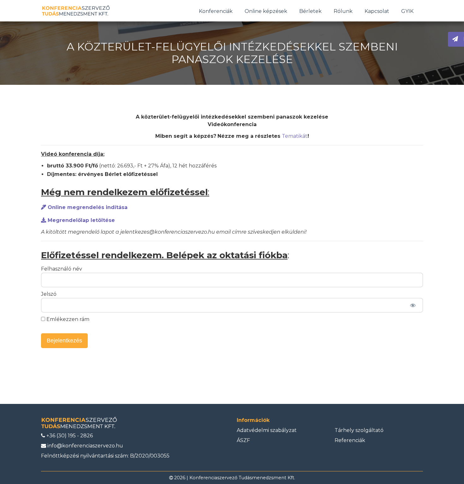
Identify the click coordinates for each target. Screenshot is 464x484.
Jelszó (49, 294)
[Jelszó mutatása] (412, 305)
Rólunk (343, 11)
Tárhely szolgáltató (359, 430)
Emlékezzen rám (67, 319)
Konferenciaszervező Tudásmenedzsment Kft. (242, 478)
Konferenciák (216, 11)
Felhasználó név (61, 269)
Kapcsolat (377, 11)
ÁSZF (243, 440)
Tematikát (294, 136)
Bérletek (310, 11)
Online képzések (266, 11)
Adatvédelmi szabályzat (267, 430)
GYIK (407, 11)
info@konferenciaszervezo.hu (84, 446)
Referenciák (350, 440)
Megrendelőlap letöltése (80, 220)
